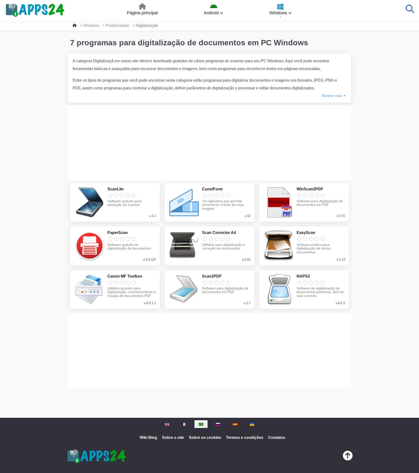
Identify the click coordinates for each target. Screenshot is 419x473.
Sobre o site (173, 437)
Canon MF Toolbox (124, 276)
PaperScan (117, 233)
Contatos (276, 437)
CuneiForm (212, 189)
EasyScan (306, 233)
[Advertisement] (209, 143)
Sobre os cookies (205, 437)
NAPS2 (303, 276)
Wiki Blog (148, 437)
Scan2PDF (212, 276)
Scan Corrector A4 (219, 233)
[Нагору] (348, 456)
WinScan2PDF (310, 189)
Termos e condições (244, 437)
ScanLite (115, 189)
